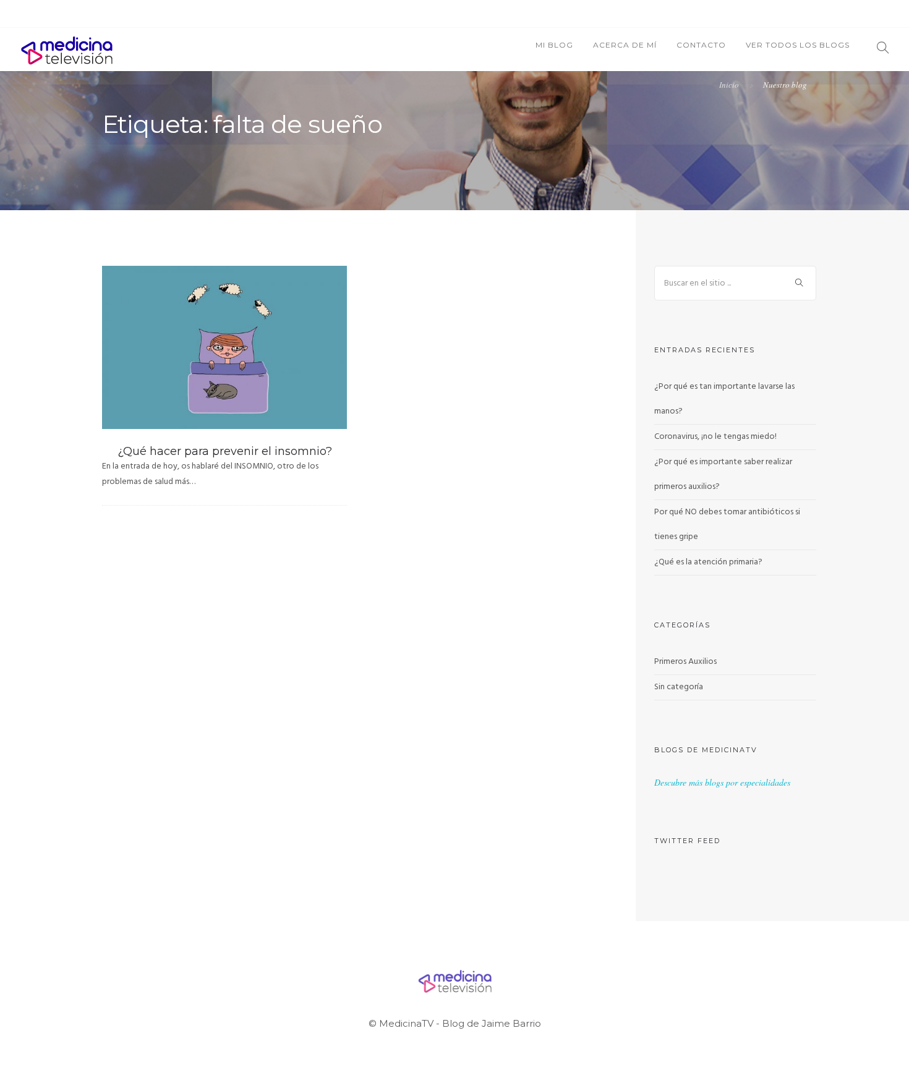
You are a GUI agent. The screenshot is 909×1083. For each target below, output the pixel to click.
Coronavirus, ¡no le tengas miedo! (715, 437)
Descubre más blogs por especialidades (722, 782)
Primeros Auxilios (685, 662)
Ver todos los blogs (798, 44)
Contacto (701, 44)
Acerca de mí (625, 44)
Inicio (729, 84)
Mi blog (554, 44)
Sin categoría (678, 687)
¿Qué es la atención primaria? (708, 562)
